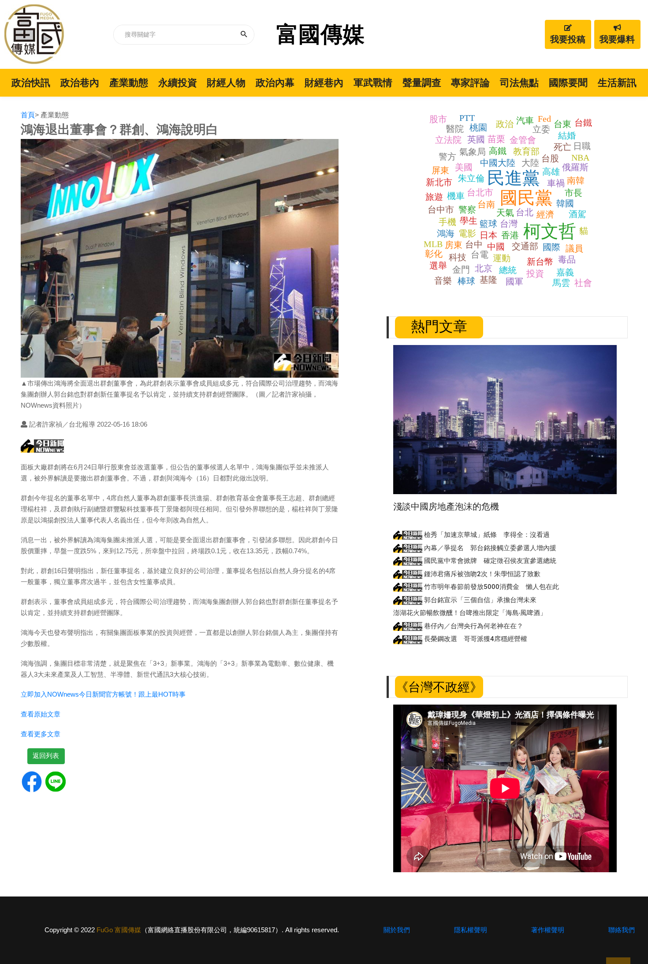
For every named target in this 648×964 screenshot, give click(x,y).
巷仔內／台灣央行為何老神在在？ (472, 626)
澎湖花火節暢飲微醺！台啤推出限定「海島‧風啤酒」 (470, 613)
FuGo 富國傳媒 (119, 930)
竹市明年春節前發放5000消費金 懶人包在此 (490, 587)
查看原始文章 (40, 714)
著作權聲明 (547, 930)
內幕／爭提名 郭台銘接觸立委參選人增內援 (489, 548)
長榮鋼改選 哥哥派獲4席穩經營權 (474, 639)
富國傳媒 (320, 34)
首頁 (28, 115)
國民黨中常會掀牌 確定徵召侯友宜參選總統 (489, 561)
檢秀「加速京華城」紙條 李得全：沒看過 (486, 535)
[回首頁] (34, 34)
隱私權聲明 (470, 930)
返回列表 (46, 755)
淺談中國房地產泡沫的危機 (446, 506)
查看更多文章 (40, 734)
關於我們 (397, 930)
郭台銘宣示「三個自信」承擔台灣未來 (479, 600)
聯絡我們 (621, 930)
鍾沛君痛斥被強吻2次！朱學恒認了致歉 (481, 574)
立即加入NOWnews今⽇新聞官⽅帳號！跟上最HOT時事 (103, 694)
